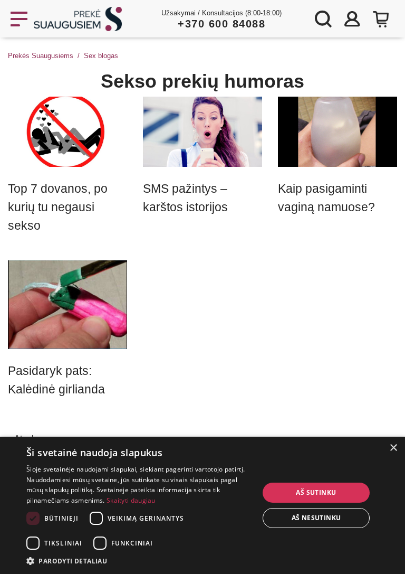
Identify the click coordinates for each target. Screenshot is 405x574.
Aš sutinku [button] (316, 492)
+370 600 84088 (221, 24)
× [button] (393, 448)
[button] (139, 561)
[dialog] (202, 505)
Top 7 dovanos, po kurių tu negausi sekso (58, 207)
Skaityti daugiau (131, 500)
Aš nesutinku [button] (316, 517)
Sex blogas (101, 56)
